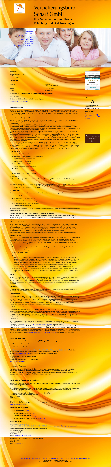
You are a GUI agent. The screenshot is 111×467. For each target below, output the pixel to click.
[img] (19, 8)
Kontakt (28, 41)
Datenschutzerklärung (59, 458)
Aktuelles (29, 33)
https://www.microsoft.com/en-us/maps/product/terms (37, 324)
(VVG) (33, 413)
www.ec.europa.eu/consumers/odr (19, 101)
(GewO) (26, 411)
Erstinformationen (25, 39)
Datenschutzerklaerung (23, 45)
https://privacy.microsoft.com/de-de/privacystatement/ (41, 332)
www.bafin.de (19, 443)
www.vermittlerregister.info (18, 404)
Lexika (29, 37)
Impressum (29, 43)
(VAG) (34, 416)
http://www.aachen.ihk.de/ (22, 353)
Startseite (29, 31)
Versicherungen (25, 35)
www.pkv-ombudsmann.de (23, 435)
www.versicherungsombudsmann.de (66, 426)
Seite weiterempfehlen (80, 458)
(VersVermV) (41, 418)
